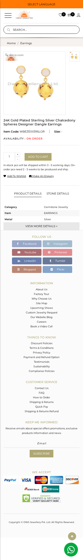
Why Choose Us (41, 298)
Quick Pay (41, 406)
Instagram (60, 243)
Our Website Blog (41, 317)
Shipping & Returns (41, 402)
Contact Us (41, 388)
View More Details (40, 226)
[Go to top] (72, 536)
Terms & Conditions (41, 348)
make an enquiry (43, 176)
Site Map (41, 303)
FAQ (41, 392)
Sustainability (41, 366)
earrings (26, 43)
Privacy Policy (41, 352)
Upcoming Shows (41, 307)
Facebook (29, 243)
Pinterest (60, 252)
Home (11, 43)
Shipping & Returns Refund (42, 411)
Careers (41, 321)
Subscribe (41, 453)
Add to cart (38, 156)
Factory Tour (41, 294)
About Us (41, 289)
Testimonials (41, 361)
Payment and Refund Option (41, 357)
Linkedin (30, 261)
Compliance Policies (41, 371)
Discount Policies (41, 343)
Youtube (30, 252)
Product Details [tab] (28, 193)
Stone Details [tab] (58, 193)
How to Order (41, 397)
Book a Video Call (41, 326)
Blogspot (29, 269)
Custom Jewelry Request (41, 312)
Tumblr (60, 261)
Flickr (60, 269)
